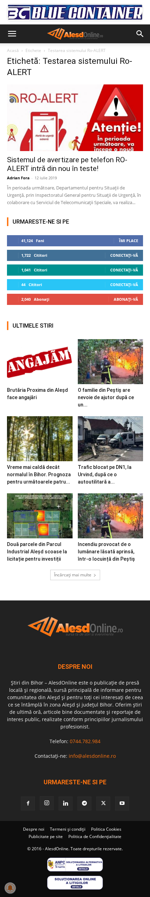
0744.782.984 (85, 741)
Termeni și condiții (67, 829)
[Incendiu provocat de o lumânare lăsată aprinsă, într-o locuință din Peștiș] (110, 515)
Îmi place (128, 240)
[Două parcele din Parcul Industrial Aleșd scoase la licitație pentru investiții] (40, 515)
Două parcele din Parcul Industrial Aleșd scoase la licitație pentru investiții (37, 551)
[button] (12, 33)
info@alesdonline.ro (92, 756)
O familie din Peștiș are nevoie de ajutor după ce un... (106, 397)
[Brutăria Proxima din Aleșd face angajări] (40, 361)
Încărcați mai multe (72, 575)
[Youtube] (122, 803)
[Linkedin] (66, 803)
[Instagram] (47, 803)
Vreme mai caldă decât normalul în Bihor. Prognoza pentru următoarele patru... (39, 474)
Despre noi (33, 829)
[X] (103, 803)
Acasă (13, 50)
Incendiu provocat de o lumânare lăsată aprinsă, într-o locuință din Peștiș (106, 551)
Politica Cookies (106, 829)
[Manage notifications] (10, 888)
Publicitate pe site (46, 836)
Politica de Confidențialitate (94, 836)
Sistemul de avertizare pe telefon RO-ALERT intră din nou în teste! (67, 164)
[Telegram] (84, 803)
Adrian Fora (18, 177)
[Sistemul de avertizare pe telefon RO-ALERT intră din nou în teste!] (75, 117)
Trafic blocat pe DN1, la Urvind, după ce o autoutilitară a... (105, 474)
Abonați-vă (126, 299)
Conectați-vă (124, 255)
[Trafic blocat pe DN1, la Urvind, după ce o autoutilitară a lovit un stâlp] (110, 438)
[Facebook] (28, 803)
